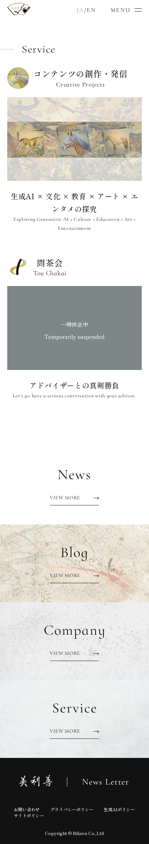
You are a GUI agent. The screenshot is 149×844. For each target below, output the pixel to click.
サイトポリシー (29, 815)
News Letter (105, 782)
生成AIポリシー (119, 809)
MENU (121, 10)
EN (91, 10)
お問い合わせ (27, 809)
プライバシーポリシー (72, 809)
